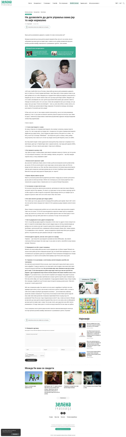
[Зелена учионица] (6, 3)
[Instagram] (64, 413)
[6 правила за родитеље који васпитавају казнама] (73, 377)
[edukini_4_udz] (89, 305)
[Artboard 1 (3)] (89, 286)
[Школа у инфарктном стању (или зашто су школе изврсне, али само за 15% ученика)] (82, 325)
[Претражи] (124, 3)
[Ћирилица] (116, 3)
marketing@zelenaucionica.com (63, 429)
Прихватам (15, 434)
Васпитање (28, 14)
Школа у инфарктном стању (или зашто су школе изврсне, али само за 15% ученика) (93, 325)
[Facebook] (62, 413)
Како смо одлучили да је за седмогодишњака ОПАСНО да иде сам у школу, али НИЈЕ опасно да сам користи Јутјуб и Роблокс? (94, 344)
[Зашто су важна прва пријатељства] (34, 377)
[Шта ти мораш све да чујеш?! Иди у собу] (92, 377)
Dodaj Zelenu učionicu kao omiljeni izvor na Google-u (38, 27)
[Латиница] (121, 3)
